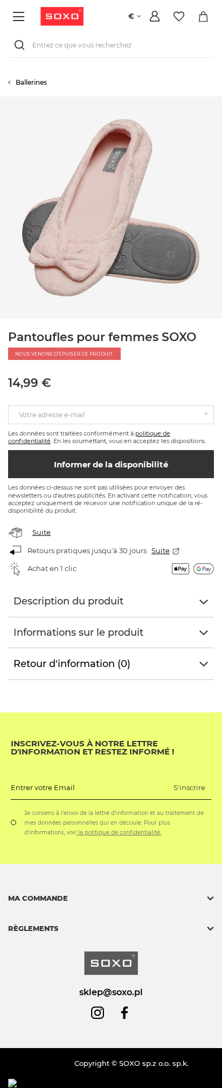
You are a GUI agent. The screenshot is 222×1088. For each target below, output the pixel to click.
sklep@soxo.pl (111, 992)
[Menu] (20, 16)
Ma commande (38, 898)
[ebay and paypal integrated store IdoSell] (85, 1083)
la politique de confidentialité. (119, 832)
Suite (41, 532)
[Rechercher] (21, 45)
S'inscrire (189, 787)
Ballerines (31, 82)
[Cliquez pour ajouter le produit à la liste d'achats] (216, 102)
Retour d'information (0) (71, 664)
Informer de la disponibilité (111, 464)
